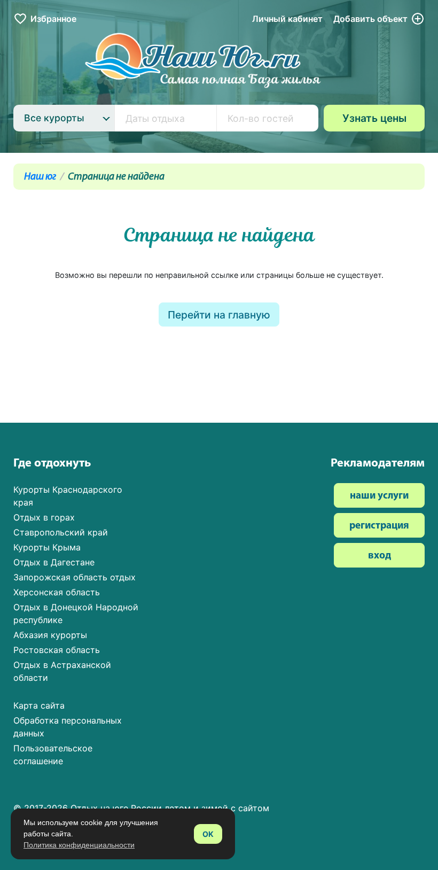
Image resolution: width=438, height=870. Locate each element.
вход (379, 556)
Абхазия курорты (50, 635)
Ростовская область (56, 649)
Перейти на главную (219, 314)
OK (208, 833)
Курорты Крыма (47, 547)
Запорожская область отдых (74, 577)
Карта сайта (39, 705)
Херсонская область (56, 592)
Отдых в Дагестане (54, 562)
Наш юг (40, 177)
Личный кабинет (287, 18)
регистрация (379, 526)
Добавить (370, 18)
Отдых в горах (44, 517)
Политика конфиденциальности (79, 845)
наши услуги (379, 496)
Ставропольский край (60, 532)
